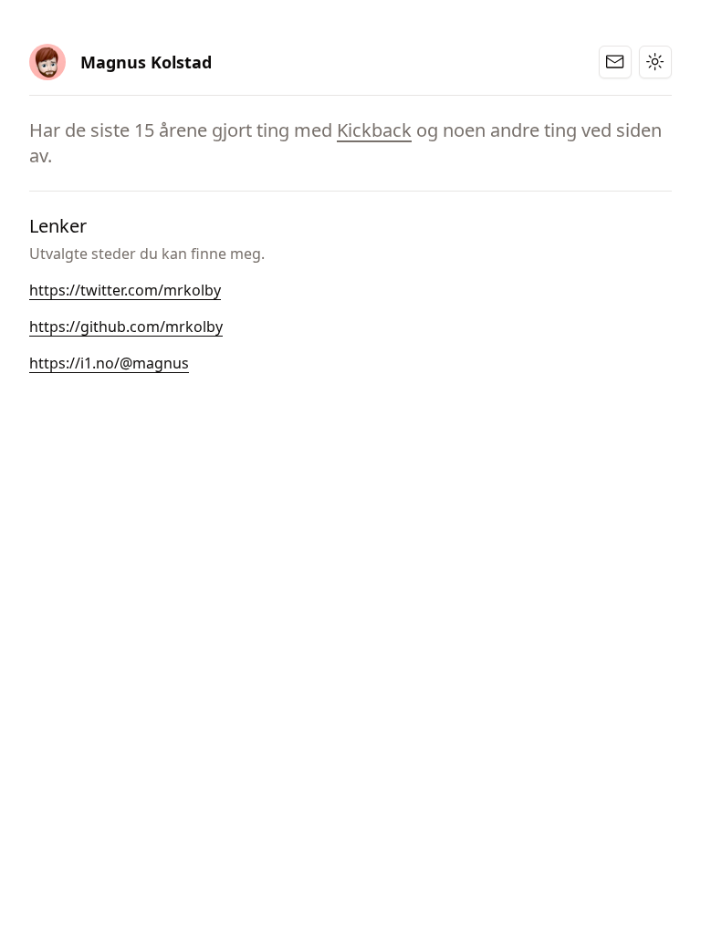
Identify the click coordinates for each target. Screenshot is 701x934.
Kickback (374, 130)
